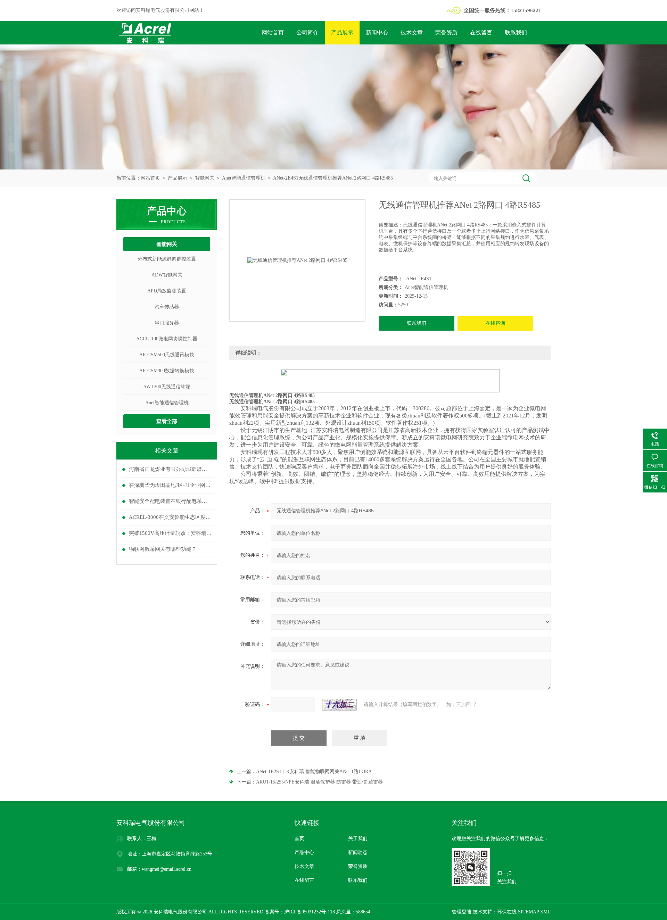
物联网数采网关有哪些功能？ (163, 549)
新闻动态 (358, 852)
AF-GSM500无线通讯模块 (166, 354)
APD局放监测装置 (166, 290)
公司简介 (307, 32)
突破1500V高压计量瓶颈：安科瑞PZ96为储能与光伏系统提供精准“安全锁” (170, 533)
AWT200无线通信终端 (166, 386)
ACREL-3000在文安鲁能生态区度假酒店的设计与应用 (170, 517)
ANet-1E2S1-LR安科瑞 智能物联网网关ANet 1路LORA (314, 771)
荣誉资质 (446, 32)
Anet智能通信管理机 (243, 178)
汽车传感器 (167, 306)
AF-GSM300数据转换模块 (166, 370)
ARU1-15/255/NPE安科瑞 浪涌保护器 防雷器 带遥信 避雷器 (319, 782)
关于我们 (358, 838)
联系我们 (516, 32)
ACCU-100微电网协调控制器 (166, 338)
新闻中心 (377, 32)
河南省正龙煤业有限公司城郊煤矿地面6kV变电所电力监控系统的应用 (170, 469)
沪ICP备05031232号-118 (309, 911)
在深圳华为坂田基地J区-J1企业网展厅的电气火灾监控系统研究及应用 (170, 485)
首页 (299, 838)
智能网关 (204, 178)
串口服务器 (167, 322)
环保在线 (507, 911)
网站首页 (273, 32)
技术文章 (412, 32)
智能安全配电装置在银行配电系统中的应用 (170, 501)
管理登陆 (461, 911)
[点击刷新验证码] (339, 705)
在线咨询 (495, 323)
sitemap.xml (534, 911)
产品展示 (342, 32)
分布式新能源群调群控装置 (167, 259)
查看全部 (166, 421)
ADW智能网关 (166, 274)
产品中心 (304, 852)
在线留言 (481, 32)
